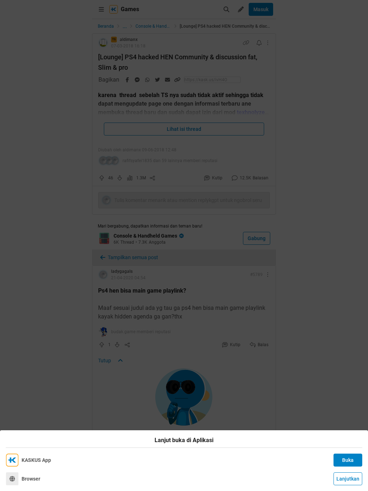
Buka (348, 460)
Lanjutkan (347, 479)
